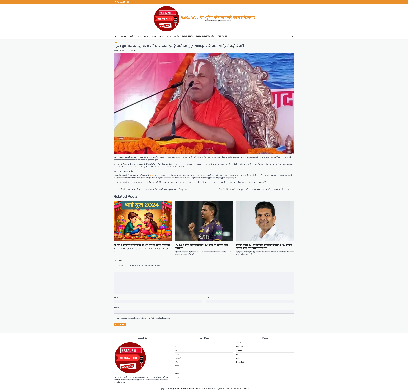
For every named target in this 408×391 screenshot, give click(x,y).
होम (116, 36)
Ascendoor (228, 389)
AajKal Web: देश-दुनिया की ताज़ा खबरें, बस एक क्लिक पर (218, 17)
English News (187, 36)
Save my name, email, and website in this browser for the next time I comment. (143, 318)
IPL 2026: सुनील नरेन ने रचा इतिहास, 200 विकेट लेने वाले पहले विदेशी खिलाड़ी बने (201, 246)
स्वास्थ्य (154, 36)
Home (238, 358)
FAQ (237, 354)
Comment (118, 270)
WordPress (245, 389)
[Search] (292, 36)
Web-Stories (222, 36)
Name (116, 297)
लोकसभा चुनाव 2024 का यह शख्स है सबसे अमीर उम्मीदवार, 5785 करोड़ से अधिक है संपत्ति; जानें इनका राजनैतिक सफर (264, 246)
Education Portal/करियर (205, 36)
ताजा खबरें (123, 36)
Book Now (239, 347)
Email (208, 297)
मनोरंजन (132, 36)
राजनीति (176, 36)
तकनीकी (161, 36)
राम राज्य (151, 175)
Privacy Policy (240, 362)
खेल (139, 36)
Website (116, 308)
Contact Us (239, 350)
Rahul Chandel (119, 50)
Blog (115, 42)
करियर (176, 347)
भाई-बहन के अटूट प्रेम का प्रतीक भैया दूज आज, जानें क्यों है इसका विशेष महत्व (142, 245)
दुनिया (169, 36)
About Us (239, 343)
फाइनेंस (146, 36)
